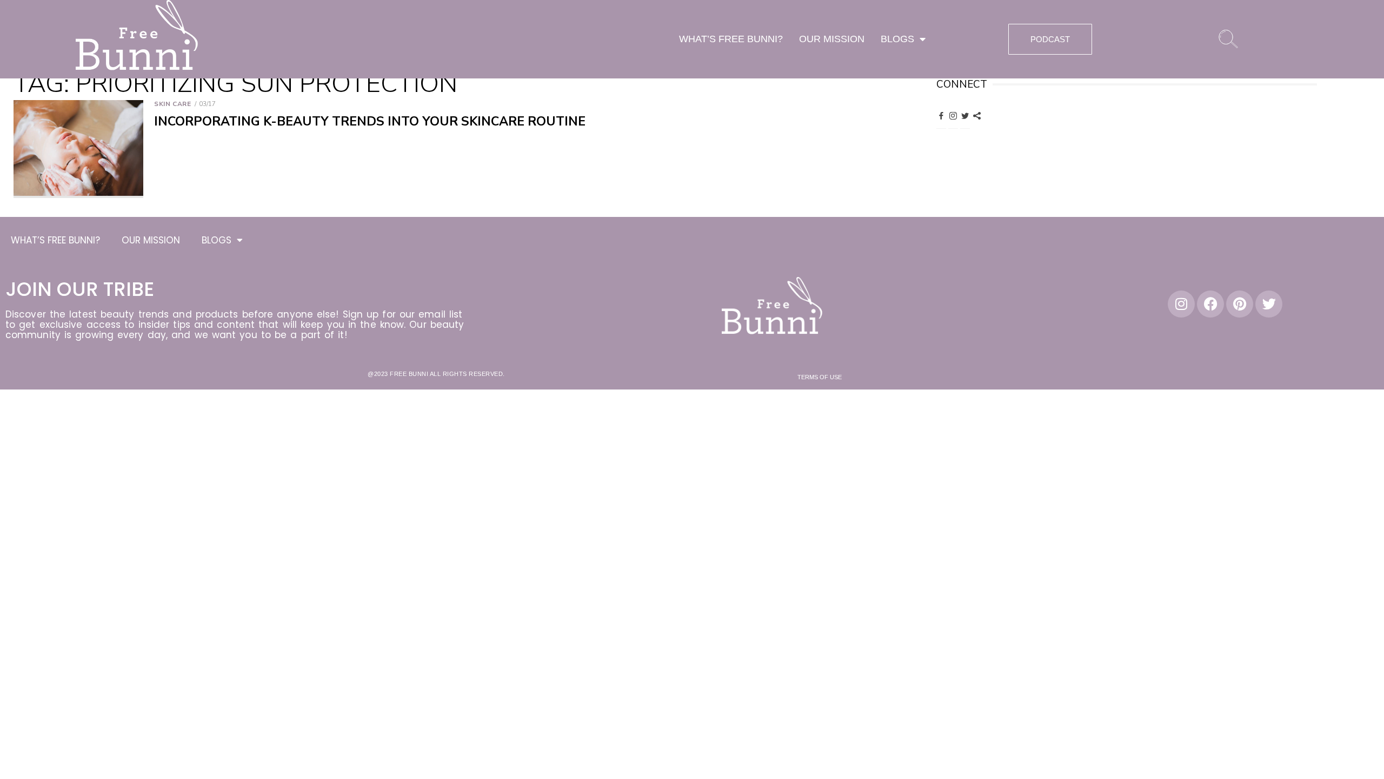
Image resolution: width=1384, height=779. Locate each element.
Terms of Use (819, 377)
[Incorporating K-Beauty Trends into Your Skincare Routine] (78, 149)
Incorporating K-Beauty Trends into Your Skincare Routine (369, 121)
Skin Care (172, 104)
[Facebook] (941, 115)
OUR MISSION (831, 39)
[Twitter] (965, 115)
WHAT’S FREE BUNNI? (731, 39)
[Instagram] (953, 115)
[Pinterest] (977, 115)
